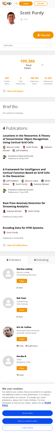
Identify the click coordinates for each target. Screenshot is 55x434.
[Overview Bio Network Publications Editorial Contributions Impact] (27, 45)
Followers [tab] (14, 260)
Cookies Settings (27, 428)
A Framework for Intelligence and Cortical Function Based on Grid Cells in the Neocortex (26, 173)
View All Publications (17, 245)
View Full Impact (15, 91)
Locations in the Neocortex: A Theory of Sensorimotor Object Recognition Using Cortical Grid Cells (26, 139)
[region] (27, 409)
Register (40, 4)
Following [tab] (41, 260)
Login (25, 4)
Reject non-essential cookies (27, 421)
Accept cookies (27, 413)
